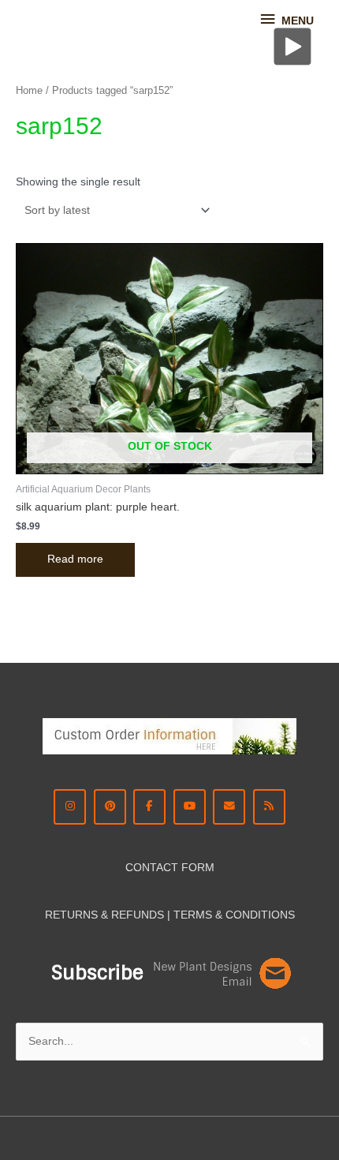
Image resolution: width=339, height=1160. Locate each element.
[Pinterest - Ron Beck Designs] (110, 807)
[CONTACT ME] (229, 807)
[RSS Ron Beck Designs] (269, 807)
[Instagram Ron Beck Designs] (70, 807)
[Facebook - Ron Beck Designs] (149, 807)
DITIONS (272, 915)
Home (29, 90)
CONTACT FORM (169, 868)
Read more (75, 559)
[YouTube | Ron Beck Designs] (189, 807)
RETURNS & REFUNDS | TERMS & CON (147, 915)
